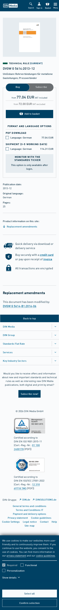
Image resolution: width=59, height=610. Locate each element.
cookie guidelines (45, 555)
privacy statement (16, 555)
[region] (29, 560)
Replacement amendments (21, 226)
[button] (39, 6)
